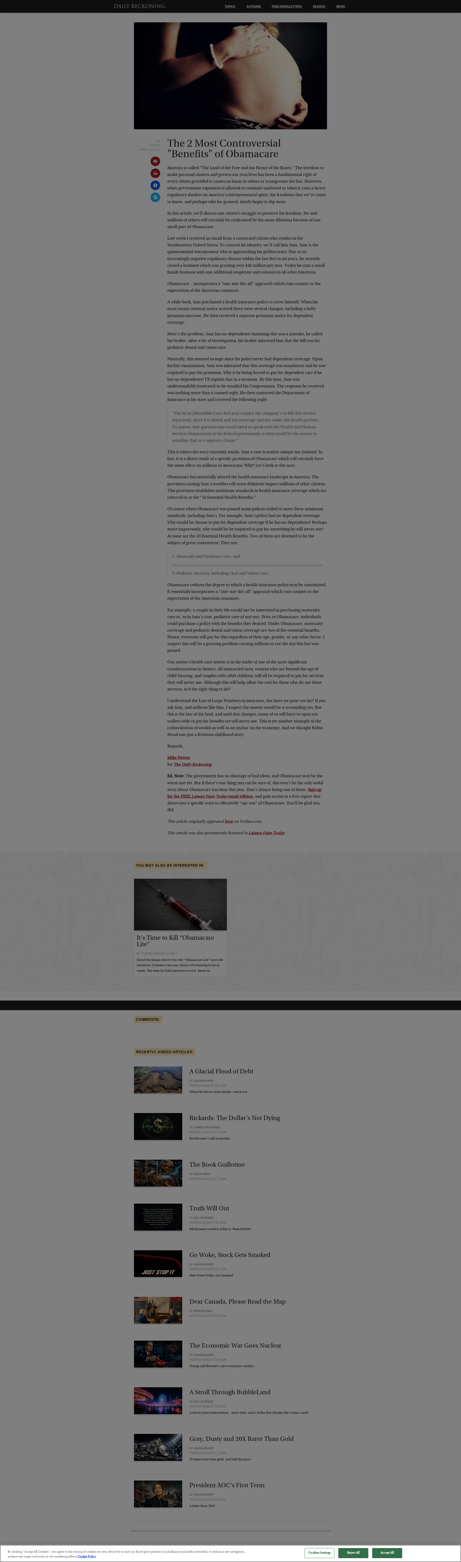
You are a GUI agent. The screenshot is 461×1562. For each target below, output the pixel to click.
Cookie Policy (87, 1556)
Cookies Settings (319, 1553)
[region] (230, 1553)
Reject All (353, 1553)
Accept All (387, 1553)
